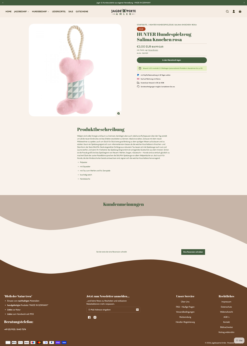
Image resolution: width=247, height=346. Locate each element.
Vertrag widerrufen (226, 332)
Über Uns (185, 301)
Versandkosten (153, 50)
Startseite (142, 25)
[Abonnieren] (137, 309)
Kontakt (226, 322)
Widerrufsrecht (226, 312)
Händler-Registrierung (185, 322)
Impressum (226, 301)
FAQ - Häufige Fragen (185, 307)
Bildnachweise (226, 327)
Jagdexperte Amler (219, 343)
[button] (227, 11)
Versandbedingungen (185, 312)
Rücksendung (185, 317)
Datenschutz (226, 307)
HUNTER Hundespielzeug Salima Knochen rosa (173, 25)
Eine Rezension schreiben (193, 252)
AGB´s (226, 317)
